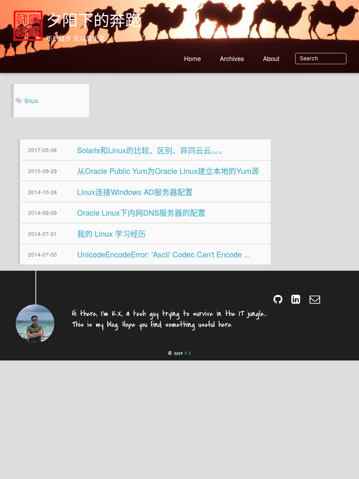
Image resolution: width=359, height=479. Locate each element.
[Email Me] (315, 299)
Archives (232, 58)
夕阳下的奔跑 (93, 22)
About (271, 58)
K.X (188, 353)
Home (192, 58)
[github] (279, 299)
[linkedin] (297, 299)
